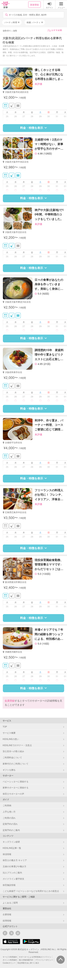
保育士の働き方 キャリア (15, 860)
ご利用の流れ (9, 817)
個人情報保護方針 (26, 960)
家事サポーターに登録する (15, 787)
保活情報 (7, 854)
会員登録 (10, 700)
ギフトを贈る (9, 769)
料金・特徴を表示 (31, 128)
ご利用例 (7, 805)
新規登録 (34, 4)
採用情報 (7, 920)
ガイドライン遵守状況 (13, 878)
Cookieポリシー (9, 963)
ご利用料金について (12, 757)
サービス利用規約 (10, 957)
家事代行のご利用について (15, 763)
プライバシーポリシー (44, 960)
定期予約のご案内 (11, 829)
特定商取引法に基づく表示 (28, 963)
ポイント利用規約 (10, 960)
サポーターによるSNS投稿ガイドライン (35, 957)
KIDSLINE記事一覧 (12, 847)
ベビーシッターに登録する (15, 781)
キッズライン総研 (11, 841)
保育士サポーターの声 (13, 793)
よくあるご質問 (10, 902)
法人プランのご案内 (12, 872)
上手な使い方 (9, 811)
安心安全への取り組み (13, 751)
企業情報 (7, 914)
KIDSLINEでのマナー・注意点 (17, 745)
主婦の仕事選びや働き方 (14, 866)
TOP (5, 726)
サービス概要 (9, 732)
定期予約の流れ (10, 823)
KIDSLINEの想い (11, 738)
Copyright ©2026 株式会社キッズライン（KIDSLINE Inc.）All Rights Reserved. (33, 951)
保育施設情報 (9, 884)
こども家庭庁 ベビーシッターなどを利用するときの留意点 (31, 890)
